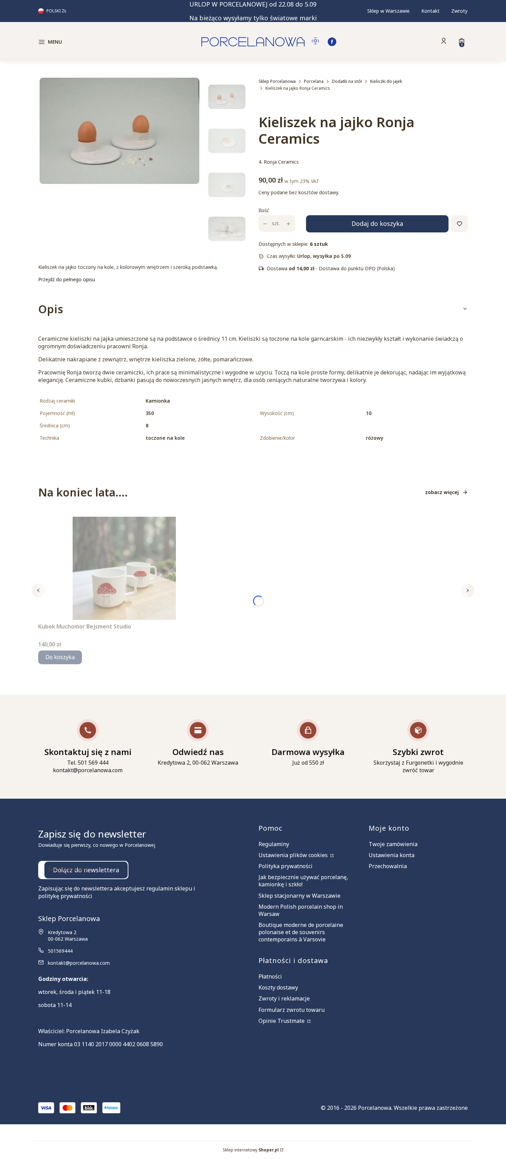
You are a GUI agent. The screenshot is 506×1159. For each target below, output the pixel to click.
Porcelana (314, 81)
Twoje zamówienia (393, 844)
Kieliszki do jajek (386, 81)
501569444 (60, 951)
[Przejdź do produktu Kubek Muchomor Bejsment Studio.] (124, 568)
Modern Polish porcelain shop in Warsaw (301, 910)
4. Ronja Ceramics (279, 162)
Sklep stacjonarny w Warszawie (299, 895)
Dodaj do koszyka (377, 224)
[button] (89, 42)
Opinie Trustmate (282, 1021)
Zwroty (459, 11)
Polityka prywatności (286, 866)
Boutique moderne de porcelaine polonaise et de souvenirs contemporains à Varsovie (301, 932)
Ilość (264, 210)
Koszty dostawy (278, 987)
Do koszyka (60, 657)
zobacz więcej (442, 492)
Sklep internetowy (251, 1150)
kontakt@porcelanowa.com (79, 963)
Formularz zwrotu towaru (292, 1010)
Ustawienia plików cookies (294, 855)
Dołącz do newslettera (86, 870)
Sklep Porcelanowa (277, 81)
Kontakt (430, 11)
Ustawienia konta (391, 855)
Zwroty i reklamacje (284, 998)
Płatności (270, 976)
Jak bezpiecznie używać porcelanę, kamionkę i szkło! (303, 880)
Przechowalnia (388, 866)
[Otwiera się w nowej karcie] (315, 42)
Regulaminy (274, 844)
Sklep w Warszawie (388, 11)
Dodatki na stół (347, 81)
